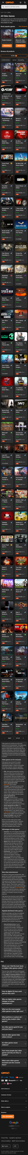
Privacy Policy (4, 1137)
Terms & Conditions (6, 1141)
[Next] (23, 738)
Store (5, 12)
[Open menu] (3, 2)
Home (2, 12)
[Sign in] (20, 2)
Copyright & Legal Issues (15, 1137)
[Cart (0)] (25, 2)
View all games (23, 26)
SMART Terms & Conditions (18, 1141)
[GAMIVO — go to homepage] (10, 2)
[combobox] (14, 7)
